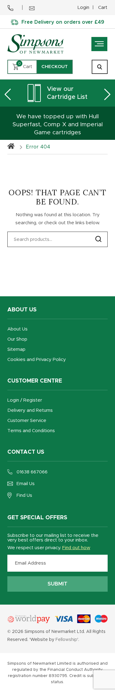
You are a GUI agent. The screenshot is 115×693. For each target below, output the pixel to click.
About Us (17, 329)
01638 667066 (32, 472)
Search (98, 239)
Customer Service (26, 420)
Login (83, 7)
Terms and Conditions (31, 430)
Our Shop (17, 339)
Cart (102, 7)
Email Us (26, 483)
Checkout (54, 66)
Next (107, 94)
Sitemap (16, 349)
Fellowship (66, 640)
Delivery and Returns (30, 410)
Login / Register (24, 400)
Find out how (76, 547)
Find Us (24, 495)
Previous (8, 94)
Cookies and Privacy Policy (36, 359)
